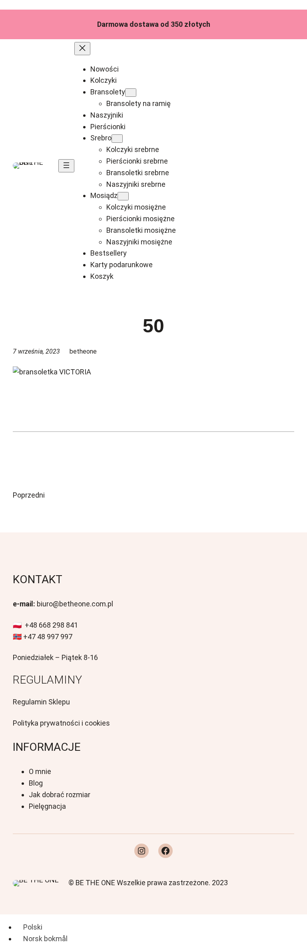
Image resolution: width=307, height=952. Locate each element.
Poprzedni (29, 495)
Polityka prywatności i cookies (61, 723)
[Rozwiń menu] (66, 165)
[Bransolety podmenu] (130, 92)
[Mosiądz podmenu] (123, 196)
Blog (36, 783)
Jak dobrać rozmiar (59, 794)
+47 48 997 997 (47, 636)
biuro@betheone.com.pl (75, 604)
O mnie (40, 771)
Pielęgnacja (47, 806)
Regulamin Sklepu (41, 702)
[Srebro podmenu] (117, 138)
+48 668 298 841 (51, 625)
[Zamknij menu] (82, 48)
